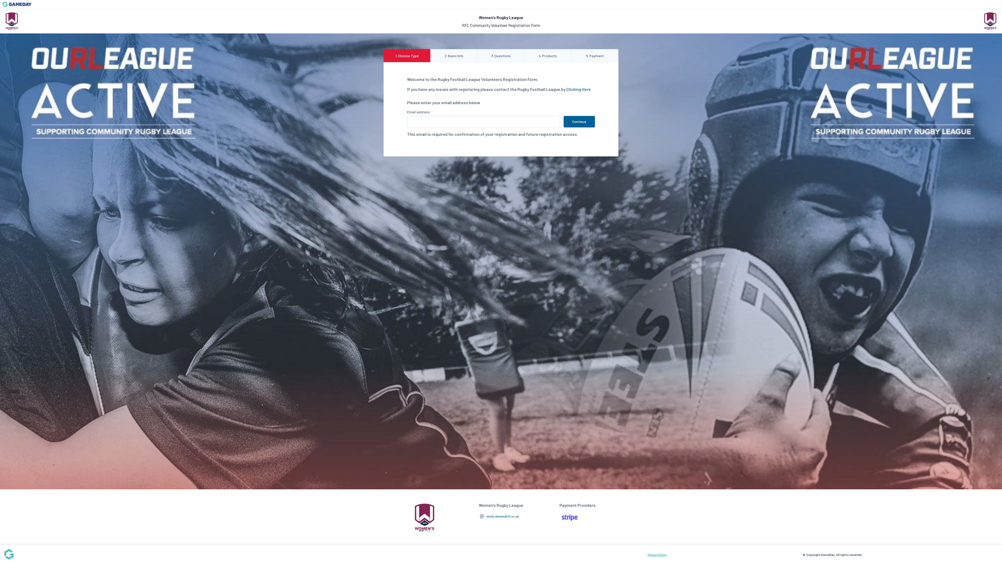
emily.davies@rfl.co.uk (503, 516)
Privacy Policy (657, 554)
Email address (418, 112)
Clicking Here (578, 89)
